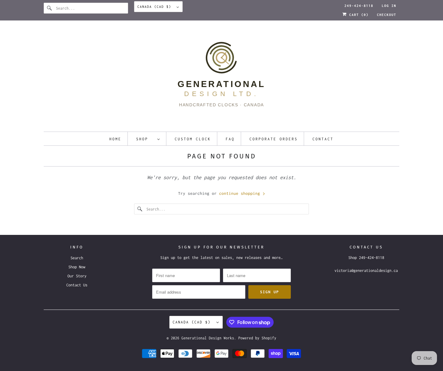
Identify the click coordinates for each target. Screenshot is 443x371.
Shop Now (76, 267)
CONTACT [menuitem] (323, 139)
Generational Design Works (207, 338)
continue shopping (240, 193)
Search (77, 258)
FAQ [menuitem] (230, 139)
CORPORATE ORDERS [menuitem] (274, 139)
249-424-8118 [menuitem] (358, 6)
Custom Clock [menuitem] (193, 139)
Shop (145, 139)
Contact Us (76, 285)
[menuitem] (148, 138)
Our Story (77, 276)
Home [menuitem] (115, 139)
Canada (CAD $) (155, 6)
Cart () (358, 15)
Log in (389, 6)
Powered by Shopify (257, 338)
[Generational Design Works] (221, 78)
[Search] (50, 8)
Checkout (386, 15)
